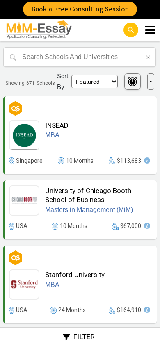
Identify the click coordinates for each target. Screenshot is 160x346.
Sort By (62, 81)
